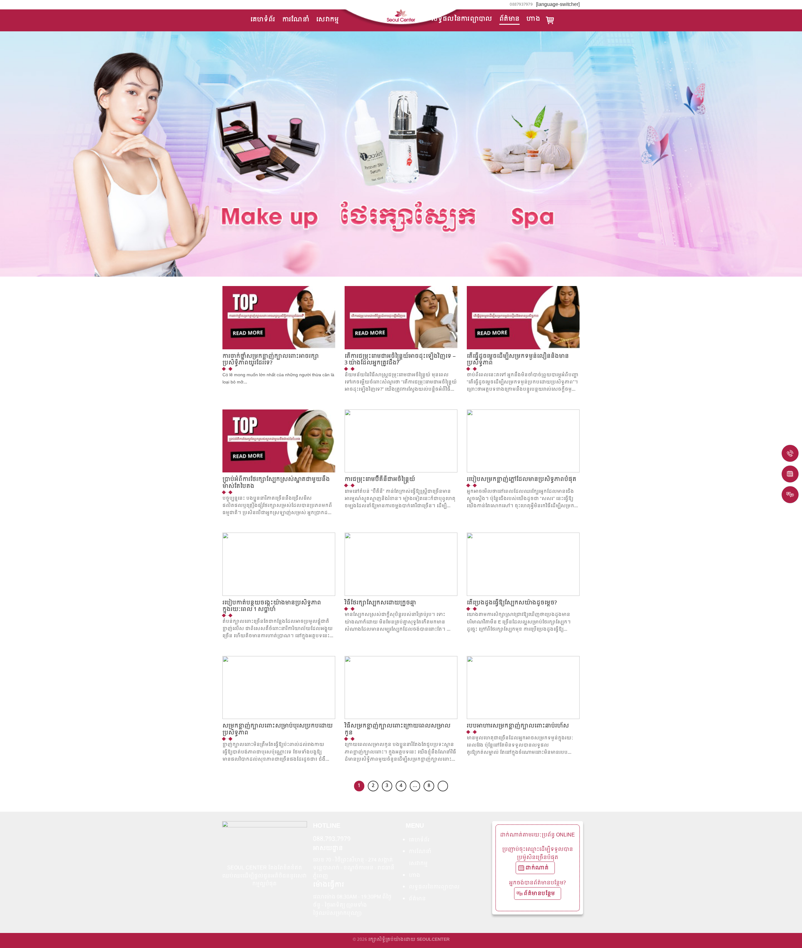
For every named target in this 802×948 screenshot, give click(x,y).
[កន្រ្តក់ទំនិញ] (550, 20)
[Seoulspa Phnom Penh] (401, 15)
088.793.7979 (332, 839)
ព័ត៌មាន (509, 19)
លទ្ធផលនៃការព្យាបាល (461, 19)
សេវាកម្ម (327, 19)
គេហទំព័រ (262, 19)
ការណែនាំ (296, 19)
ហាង (533, 19)
